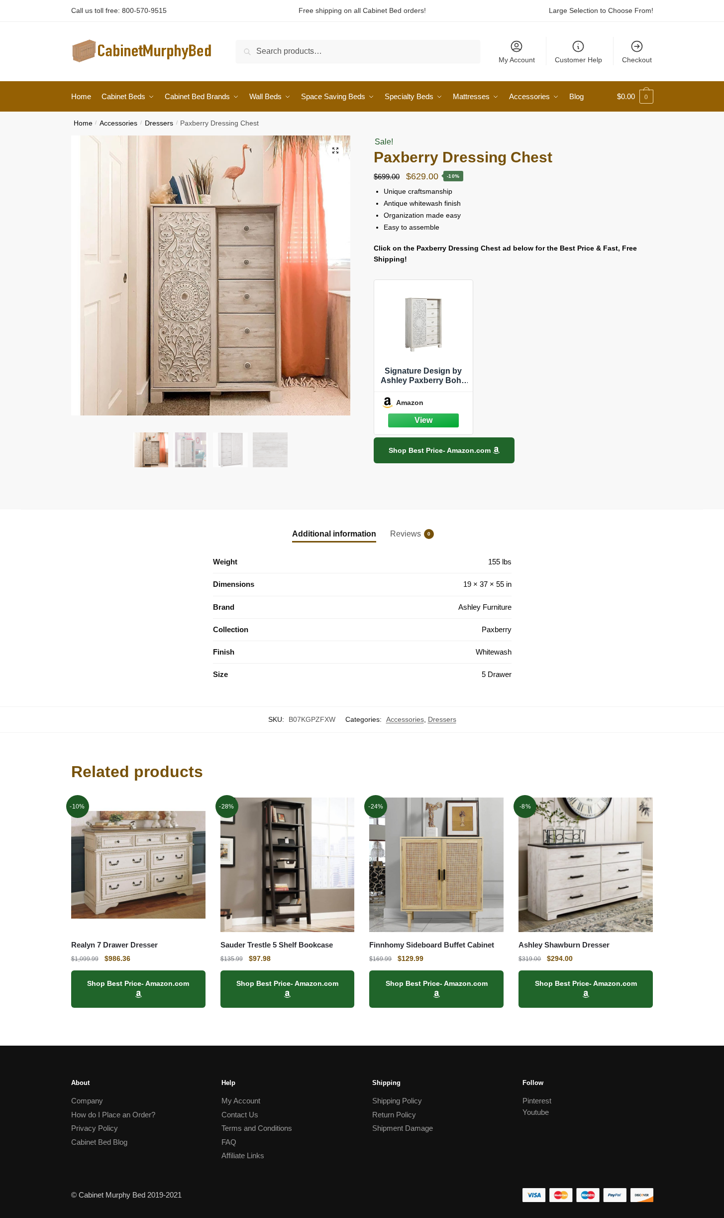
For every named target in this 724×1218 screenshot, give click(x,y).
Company (87, 1100)
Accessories (118, 123)
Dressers (159, 123)
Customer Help (578, 60)
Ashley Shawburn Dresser (564, 945)
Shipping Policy (397, 1100)
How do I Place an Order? (113, 1114)
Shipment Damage (402, 1128)
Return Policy (394, 1114)
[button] (335, 150)
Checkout (637, 60)
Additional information (334, 534)
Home (83, 123)
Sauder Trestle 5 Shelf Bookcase (276, 945)
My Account (517, 60)
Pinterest (536, 1100)
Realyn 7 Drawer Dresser (114, 945)
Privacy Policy (94, 1128)
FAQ (228, 1142)
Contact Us (239, 1114)
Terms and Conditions (256, 1128)
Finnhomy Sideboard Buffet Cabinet (431, 945)
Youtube (535, 1112)
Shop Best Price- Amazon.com (441, 450)
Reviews (405, 534)
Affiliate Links (242, 1155)
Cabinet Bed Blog (99, 1142)
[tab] (334, 525)
